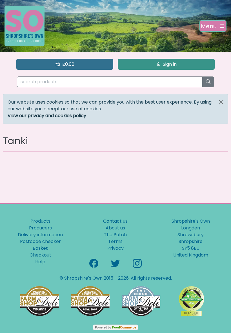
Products (40, 221)
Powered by (115, 327)
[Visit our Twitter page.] (115, 263)
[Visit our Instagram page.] (137, 263)
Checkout (40, 255)
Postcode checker (40, 241)
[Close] (221, 102)
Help (40, 261)
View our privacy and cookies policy (47, 115)
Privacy (115, 248)
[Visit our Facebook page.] (93, 263)
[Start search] (208, 81)
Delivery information (40, 234)
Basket (40, 248)
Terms (115, 241)
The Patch (115, 234)
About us (115, 228)
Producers (40, 228)
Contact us (115, 221)
